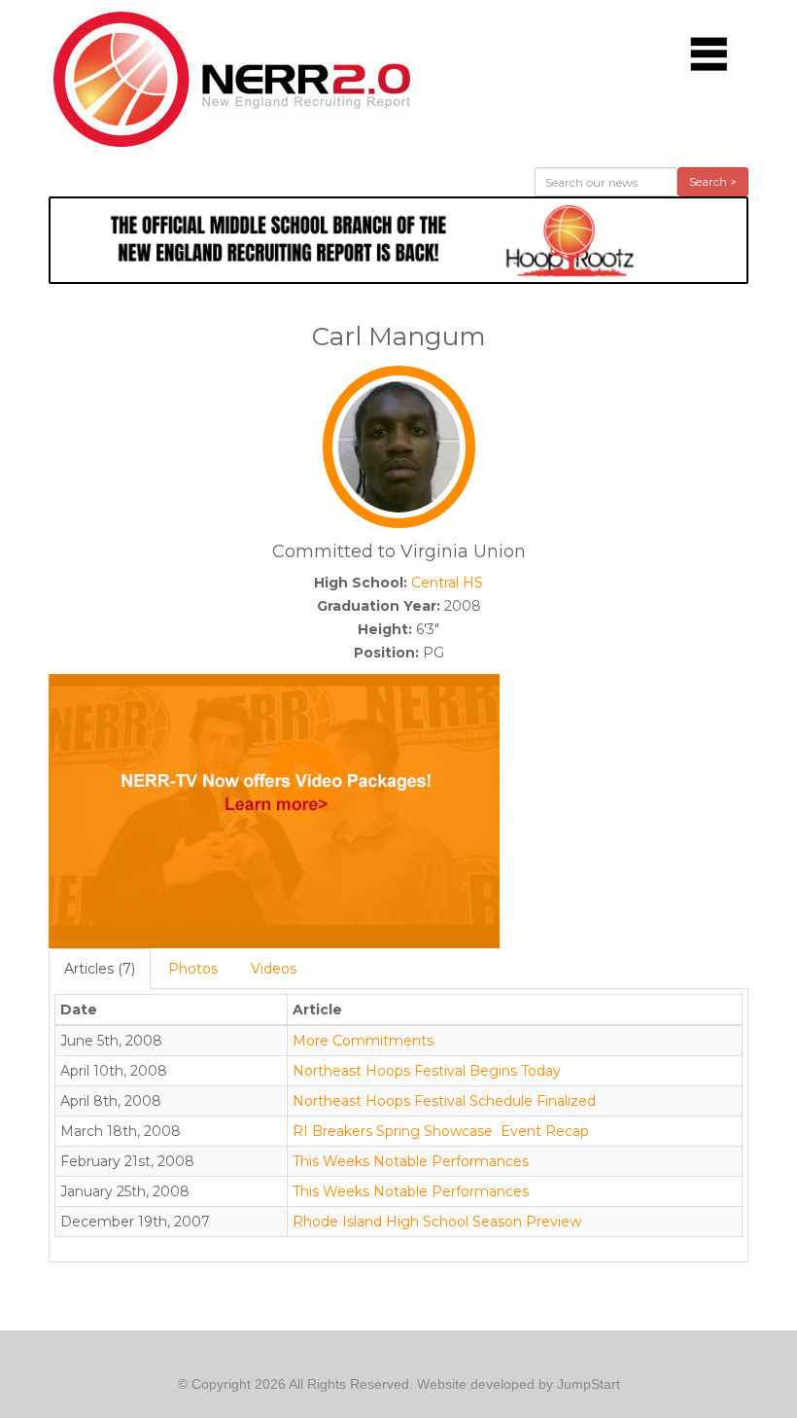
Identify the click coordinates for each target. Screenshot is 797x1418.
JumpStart (588, 1384)
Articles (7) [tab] (99, 968)
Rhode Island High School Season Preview (437, 1221)
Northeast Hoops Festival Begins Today (427, 1071)
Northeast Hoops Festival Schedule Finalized (444, 1101)
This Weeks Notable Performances (411, 1161)
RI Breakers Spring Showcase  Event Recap (441, 1131)
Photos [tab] (193, 968)
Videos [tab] (273, 968)
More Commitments (363, 1040)
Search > (713, 181)
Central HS (447, 582)
